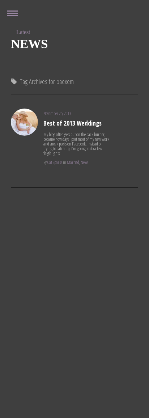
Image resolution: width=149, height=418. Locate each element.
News (84, 162)
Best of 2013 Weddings (72, 123)
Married (73, 162)
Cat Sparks (54, 162)
